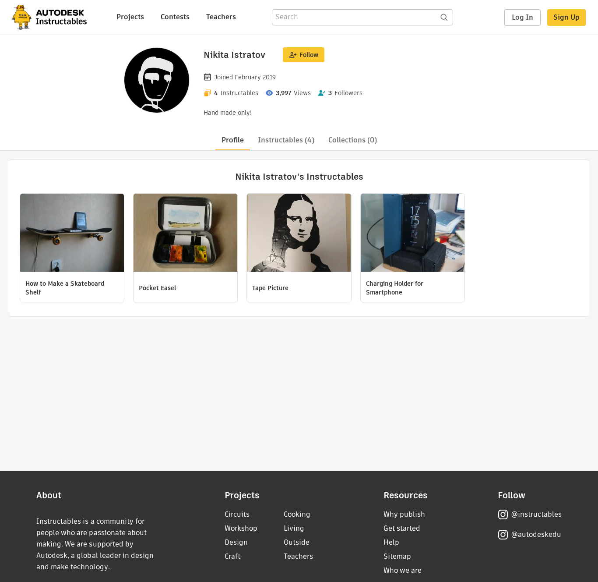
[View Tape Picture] (299, 234)
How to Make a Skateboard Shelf (64, 288)
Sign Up (566, 17)
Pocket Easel (157, 288)
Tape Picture (270, 288)
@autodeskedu (536, 534)
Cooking (297, 514)
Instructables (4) (286, 140)
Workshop (241, 528)
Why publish (404, 514)
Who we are (402, 570)
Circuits (237, 514)
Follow (308, 54)
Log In (522, 17)
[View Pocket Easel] (185, 234)
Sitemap (397, 556)
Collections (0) (352, 140)
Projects (130, 17)
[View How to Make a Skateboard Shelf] (72, 234)
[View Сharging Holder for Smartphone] (412, 234)
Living (294, 528)
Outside (297, 542)
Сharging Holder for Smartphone (394, 288)
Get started (401, 528)
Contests (175, 17)
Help (391, 542)
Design (236, 542)
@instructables (536, 514)
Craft (232, 556)
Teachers (221, 17)
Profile (233, 140)
